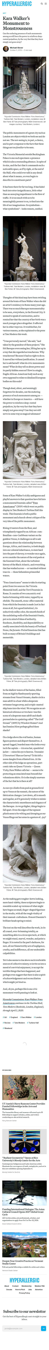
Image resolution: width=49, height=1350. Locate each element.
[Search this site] (42, 3)
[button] (27, 1286)
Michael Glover (16, 48)
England (14, 1017)
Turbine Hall (34, 1023)
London (38, 1017)
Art (4, 13)
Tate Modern (19, 1023)
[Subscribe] (43, 1328)
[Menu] (46, 3)
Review (7, 1023)
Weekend (8, 1028)
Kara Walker (27, 1017)
